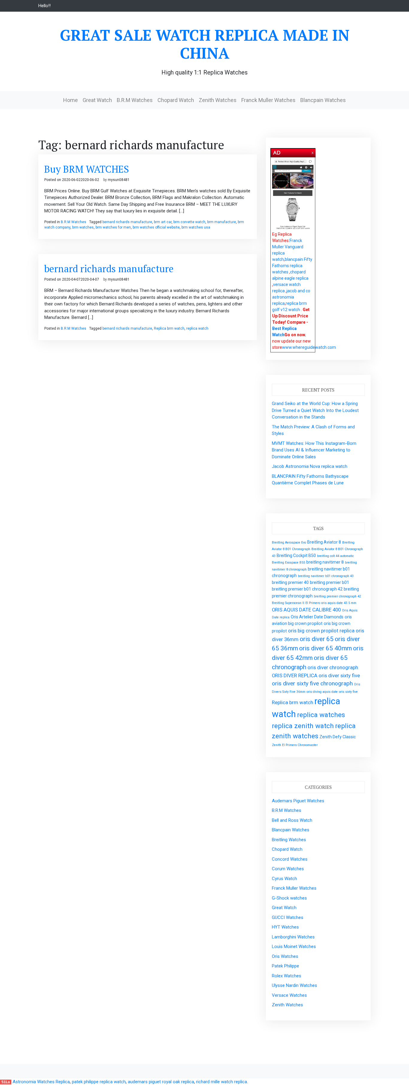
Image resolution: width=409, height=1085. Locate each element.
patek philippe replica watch (99, 1081)
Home (70, 100)
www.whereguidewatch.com (309, 347)
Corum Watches (288, 868)
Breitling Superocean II (288, 603)
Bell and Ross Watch (292, 820)
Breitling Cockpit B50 (296, 555)
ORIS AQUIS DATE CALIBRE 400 (306, 610)
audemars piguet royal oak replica (161, 1081)
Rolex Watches (286, 976)
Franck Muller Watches (268, 100)
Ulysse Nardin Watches (294, 985)
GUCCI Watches (287, 917)
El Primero (312, 603)
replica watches (321, 715)
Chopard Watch (175, 100)
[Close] (313, 151)
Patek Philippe (285, 966)
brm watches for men (113, 227)
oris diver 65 (317, 639)
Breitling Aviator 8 (324, 542)
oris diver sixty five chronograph (312, 683)
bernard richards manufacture (127, 222)
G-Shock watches (289, 898)
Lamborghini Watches (293, 937)
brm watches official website (156, 227)
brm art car (163, 222)
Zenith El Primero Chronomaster (295, 745)
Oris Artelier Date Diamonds (317, 616)
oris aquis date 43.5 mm (338, 603)
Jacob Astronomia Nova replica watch (309, 466)
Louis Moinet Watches (294, 946)
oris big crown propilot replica (321, 631)
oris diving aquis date (322, 692)
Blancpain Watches (323, 100)
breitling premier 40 (290, 582)
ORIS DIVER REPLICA (294, 675)
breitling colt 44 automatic (335, 556)
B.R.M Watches (135, 100)
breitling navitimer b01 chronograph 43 (326, 576)
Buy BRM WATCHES (86, 169)
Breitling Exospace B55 (288, 562)
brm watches (83, 227)
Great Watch (97, 100)
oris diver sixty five (339, 675)
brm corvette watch (189, 222)
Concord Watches (289, 859)
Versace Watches (289, 995)
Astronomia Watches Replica (41, 1081)
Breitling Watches (289, 839)
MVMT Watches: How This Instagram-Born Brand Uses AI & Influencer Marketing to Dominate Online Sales (314, 450)
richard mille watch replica (221, 1081)
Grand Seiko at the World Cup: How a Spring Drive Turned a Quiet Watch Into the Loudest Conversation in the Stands (315, 410)
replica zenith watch (303, 726)
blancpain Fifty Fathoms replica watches (292, 265)
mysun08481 (119, 180)
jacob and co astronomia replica (291, 297)
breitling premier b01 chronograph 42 (307, 589)
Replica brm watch (169, 328)
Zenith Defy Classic (337, 736)
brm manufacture (221, 222)
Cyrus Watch (284, 878)
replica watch (197, 328)
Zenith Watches (218, 100)
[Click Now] (292, 194)
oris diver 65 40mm (325, 648)
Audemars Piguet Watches (298, 801)
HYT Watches (285, 927)
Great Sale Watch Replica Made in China (204, 44)
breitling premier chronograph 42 (337, 596)
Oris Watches (285, 956)
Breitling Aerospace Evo (289, 542)
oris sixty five (348, 692)
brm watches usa (195, 227)
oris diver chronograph (332, 667)
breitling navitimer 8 (325, 562)
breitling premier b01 (329, 582)
